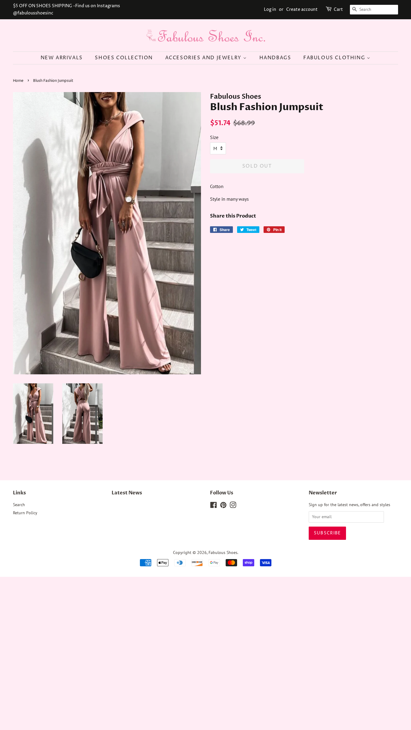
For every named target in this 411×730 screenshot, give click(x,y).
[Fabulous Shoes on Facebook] (213, 506)
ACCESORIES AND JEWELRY (204, 57)
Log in (270, 9)
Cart (338, 9)
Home (18, 80)
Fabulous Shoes (223, 552)
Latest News (127, 493)
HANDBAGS (275, 57)
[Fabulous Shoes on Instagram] (233, 506)
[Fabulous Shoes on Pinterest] (223, 506)
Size (214, 137)
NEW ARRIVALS (62, 57)
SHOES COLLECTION (124, 57)
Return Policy (25, 512)
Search (19, 504)
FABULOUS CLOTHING (335, 57)
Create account (302, 9)
